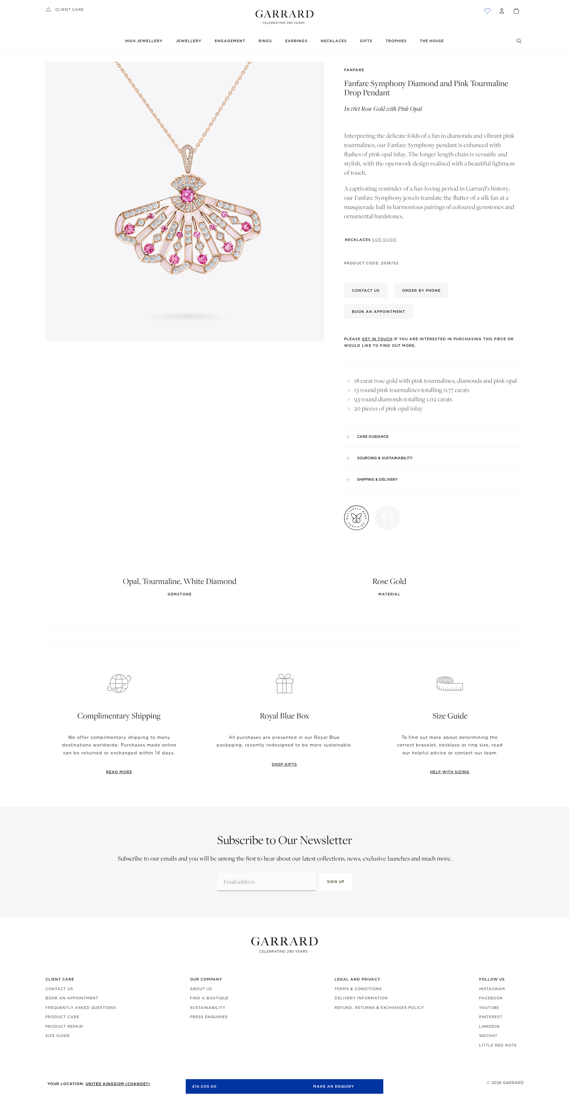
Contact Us (59, 989)
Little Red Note (498, 1045)
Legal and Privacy (357, 979)
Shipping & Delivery (377, 479)
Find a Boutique (209, 998)
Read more (119, 772)
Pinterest (490, 1017)
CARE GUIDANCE (373, 436)
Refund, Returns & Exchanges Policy (379, 1007)
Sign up (335, 881)
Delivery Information (361, 998)
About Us (201, 989)
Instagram (492, 989)
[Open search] (519, 41)
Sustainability (208, 1007)
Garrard (513, 1082)
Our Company (206, 979)
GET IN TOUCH (377, 339)
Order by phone (421, 290)
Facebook (491, 998)
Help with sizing (450, 772)
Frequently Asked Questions (80, 1007)
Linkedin (489, 1026)
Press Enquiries (209, 1017)
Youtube (489, 1007)
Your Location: (98, 1083)
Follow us (492, 979)
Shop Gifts (284, 764)
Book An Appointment (71, 998)
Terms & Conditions (358, 989)
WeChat (488, 1035)
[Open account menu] (502, 11)
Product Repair (64, 1026)
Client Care (69, 10)
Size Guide (57, 1035)
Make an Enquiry (333, 1086)
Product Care (62, 1017)
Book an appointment (378, 311)
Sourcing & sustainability (385, 458)
